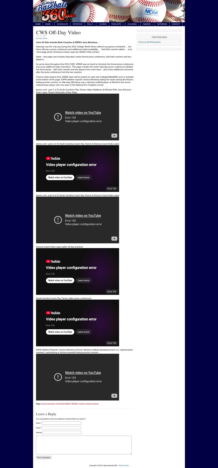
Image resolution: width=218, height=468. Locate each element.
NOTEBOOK (162, 24)
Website (39, 432)
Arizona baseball (48, 404)
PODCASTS (115, 24)
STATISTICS (77, 24)
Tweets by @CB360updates (149, 42)
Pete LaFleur (43, 38)
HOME (38, 24)
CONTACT (176, 24)
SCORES (103, 24)
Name (38, 423)
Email (38, 428)
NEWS (47, 24)
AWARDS (146, 24)
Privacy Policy (124, 465)
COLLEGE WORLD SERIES (66, 404)
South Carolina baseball (88, 404)
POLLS (89, 24)
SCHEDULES (62, 24)
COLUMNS (131, 24)
